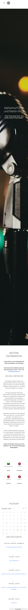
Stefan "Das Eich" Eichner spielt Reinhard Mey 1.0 (14, 574)
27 (17, 530)
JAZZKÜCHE (14, 602)
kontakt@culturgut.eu (14, 371)
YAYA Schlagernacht (14, 560)
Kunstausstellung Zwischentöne (14, 547)
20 (17, 526)
